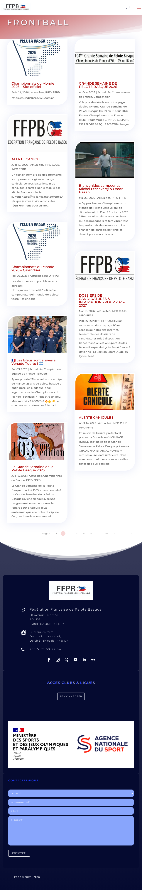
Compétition (52, 369)
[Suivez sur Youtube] (75, 659)
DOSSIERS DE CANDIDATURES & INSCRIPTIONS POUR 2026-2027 (102, 300)
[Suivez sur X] (66, 659)
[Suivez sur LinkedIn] (84, 659)
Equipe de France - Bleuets (29, 373)
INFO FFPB (52, 92)
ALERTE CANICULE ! (96, 418)
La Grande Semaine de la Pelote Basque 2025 (32, 468)
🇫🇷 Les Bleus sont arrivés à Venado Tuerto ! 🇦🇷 (33, 362)
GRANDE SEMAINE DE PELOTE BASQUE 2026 (98, 85)
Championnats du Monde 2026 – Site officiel (32, 85)
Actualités (37, 92)
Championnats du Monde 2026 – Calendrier (32, 268)
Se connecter (71, 696)
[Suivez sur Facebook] (49, 659)
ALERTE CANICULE (27, 159)
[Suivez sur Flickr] (93, 659)
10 (106, 533)
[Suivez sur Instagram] (57, 659)
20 (114, 533)
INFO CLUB (52, 164)
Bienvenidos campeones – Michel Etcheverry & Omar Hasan (101, 189)
